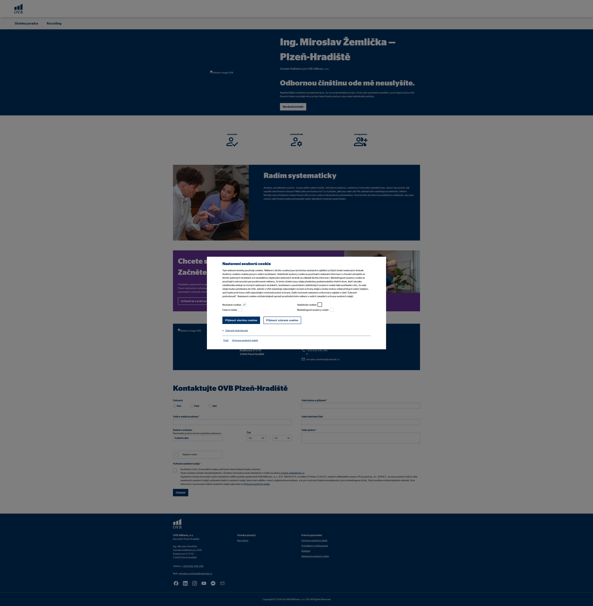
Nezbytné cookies (231, 304)
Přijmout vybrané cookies (282, 320)
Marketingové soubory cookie (313, 309)
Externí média (229, 309)
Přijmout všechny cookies (241, 320)
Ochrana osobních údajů (245, 340)
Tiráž (226, 340)
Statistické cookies (307, 304)
